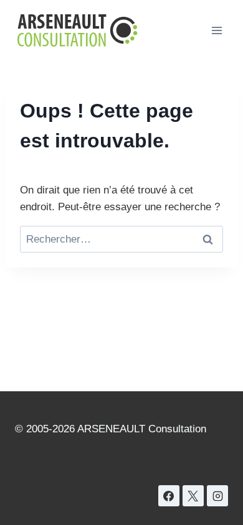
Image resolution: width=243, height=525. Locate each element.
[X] (193, 495)
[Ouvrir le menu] (216, 30)
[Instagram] (217, 495)
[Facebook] (168, 495)
